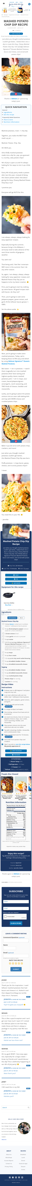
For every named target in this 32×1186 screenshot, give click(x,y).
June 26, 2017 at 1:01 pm (9, 1084)
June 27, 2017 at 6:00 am (9, 1051)
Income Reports (8, 1160)
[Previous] (3, 10)
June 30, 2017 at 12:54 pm (11, 1037)
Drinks (23, 1169)
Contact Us (9, 1163)
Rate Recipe (16, 583)
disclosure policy (23, 36)
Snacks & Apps (23, 1163)
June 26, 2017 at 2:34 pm (11, 1093)
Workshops (9, 1157)
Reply (28, 996)
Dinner (23, 1160)
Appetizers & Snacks (14, 15)
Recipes (6, 15)
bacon (12, 624)
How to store (8, 120)
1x (2, 614)
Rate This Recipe (17, 750)
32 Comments (17, 30)
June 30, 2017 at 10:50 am (9, 1016)
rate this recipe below (23, 744)
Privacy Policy (9, 1166)
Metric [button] (21, 617)
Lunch (23, 1157)
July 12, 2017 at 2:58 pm (10, 1002)
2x (5, 614)
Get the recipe (9, 115)
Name (5, 945)
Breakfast (23, 1154)
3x (8, 614)
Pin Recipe (17, 754)
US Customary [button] (12, 617)
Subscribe (16, 923)
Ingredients (8, 112)
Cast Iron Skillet (9, 603)
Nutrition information (11, 122)
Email (8, 953)
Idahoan (14, 99)
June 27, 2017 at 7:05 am (11, 1070)
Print (17, 575)
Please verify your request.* (11, 912)
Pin (17, 579)
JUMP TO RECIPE (16, 33)
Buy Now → (9, 605)
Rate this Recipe (16, 960)
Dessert (23, 1166)
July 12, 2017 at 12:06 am (9, 982)
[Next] (29, 10)
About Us (4, 1139)
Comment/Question (14, 937)
